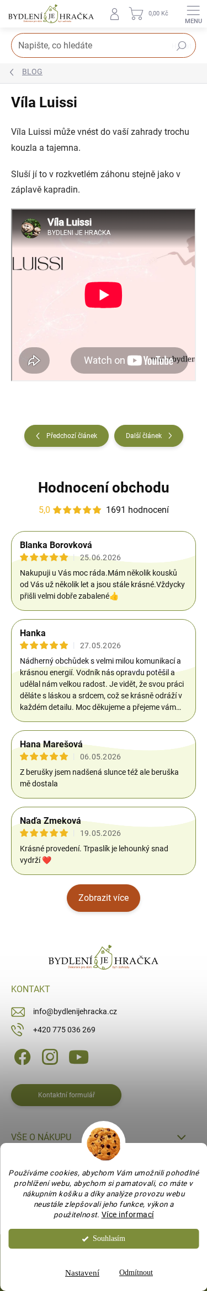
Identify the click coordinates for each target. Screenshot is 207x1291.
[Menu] (193, 14)
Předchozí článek (71, 436)
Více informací (128, 1214)
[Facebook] (20, 1056)
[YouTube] (78, 1056)
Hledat (182, 46)
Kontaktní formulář (66, 1095)
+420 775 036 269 (64, 1029)
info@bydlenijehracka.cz (75, 1011)
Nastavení (82, 1272)
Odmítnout (136, 1272)
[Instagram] (48, 1056)
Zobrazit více (103, 898)
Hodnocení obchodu (103, 487)
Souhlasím (109, 1238)
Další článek (144, 436)
